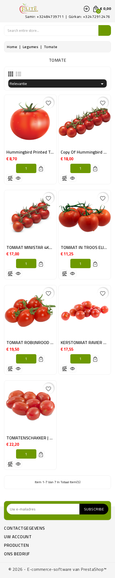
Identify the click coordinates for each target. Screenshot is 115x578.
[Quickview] (18, 178)
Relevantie (57, 83)
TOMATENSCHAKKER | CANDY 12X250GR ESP (48, 438)
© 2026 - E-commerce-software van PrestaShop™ (58, 569)
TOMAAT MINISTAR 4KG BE (32, 247)
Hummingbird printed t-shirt (34, 152)
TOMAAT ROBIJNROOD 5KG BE (35, 342)
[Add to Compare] (10, 178)
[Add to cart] (41, 168)
